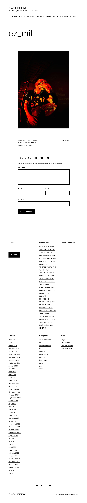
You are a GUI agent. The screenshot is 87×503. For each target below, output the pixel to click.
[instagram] (46, 485)
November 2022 (14, 427)
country (42, 348)
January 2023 (13, 421)
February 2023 (13, 418)
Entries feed (65, 343)
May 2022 (12, 444)
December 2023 (14, 389)
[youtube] (50, 485)
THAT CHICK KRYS (17, 8)
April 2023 (12, 412)
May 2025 (12, 340)
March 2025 (12, 346)
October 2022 (13, 430)
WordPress (74, 494)
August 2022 (13, 435)
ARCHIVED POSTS (60, 17)
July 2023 (12, 404)
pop (40, 366)
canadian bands (45, 346)
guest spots (43, 354)
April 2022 (12, 447)
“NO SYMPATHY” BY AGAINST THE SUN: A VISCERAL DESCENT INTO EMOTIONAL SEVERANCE (47, 322)
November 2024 (14, 357)
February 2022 (13, 453)
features (42, 351)
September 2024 (14, 363)
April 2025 (12, 343)
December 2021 (14, 459)
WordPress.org (66, 348)
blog (40, 343)
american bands (45, 340)
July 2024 (12, 369)
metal (41, 363)
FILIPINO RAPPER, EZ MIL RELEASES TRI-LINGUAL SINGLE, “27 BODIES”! (28, 143)
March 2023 (12, 415)
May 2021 (11, 473)
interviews (43, 360)
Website (21, 199)
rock (41, 369)
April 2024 (12, 377)
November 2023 (14, 392)
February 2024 (13, 383)
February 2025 (13, 348)
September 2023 (14, 398)
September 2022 (14, 433)
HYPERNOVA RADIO (27, 17)
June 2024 (12, 372)
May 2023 (12, 409)
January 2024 (13, 386)
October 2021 (13, 464)
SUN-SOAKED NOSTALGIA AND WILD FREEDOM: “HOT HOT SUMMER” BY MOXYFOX (47, 290)
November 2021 (14, 462)
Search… (11, 243)
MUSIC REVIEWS (44, 17)
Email (47, 188)
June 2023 (12, 406)
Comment (22, 167)
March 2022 (12, 450)
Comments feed (67, 346)
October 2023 (13, 395)
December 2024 (14, 354)
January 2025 (13, 351)
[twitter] (41, 485)
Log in (63, 340)
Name (20, 188)
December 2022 (14, 424)
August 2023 (13, 401)
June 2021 (12, 470)
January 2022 (13, 456)
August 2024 (13, 366)
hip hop (42, 357)
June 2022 (12, 441)
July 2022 (12, 438)
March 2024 (12, 380)
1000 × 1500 (65, 140)
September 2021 (14, 467)
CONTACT (74, 17)
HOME (14, 17)
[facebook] (37, 485)
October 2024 (13, 360)
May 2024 (12, 375)
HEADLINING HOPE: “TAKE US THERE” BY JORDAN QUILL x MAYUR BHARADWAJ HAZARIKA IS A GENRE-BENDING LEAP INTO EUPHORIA (47, 255)
